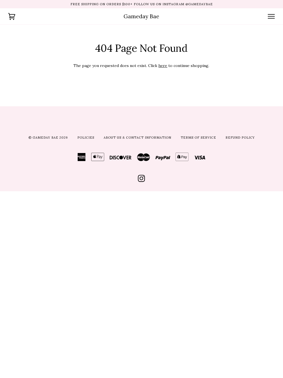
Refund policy (240, 137)
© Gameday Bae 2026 (48, 137)
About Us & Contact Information (137, 137)
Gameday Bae (141, 16)
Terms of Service (198, 137)
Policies (85, 137)
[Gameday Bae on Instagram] (141, 180)
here (162, 65)
